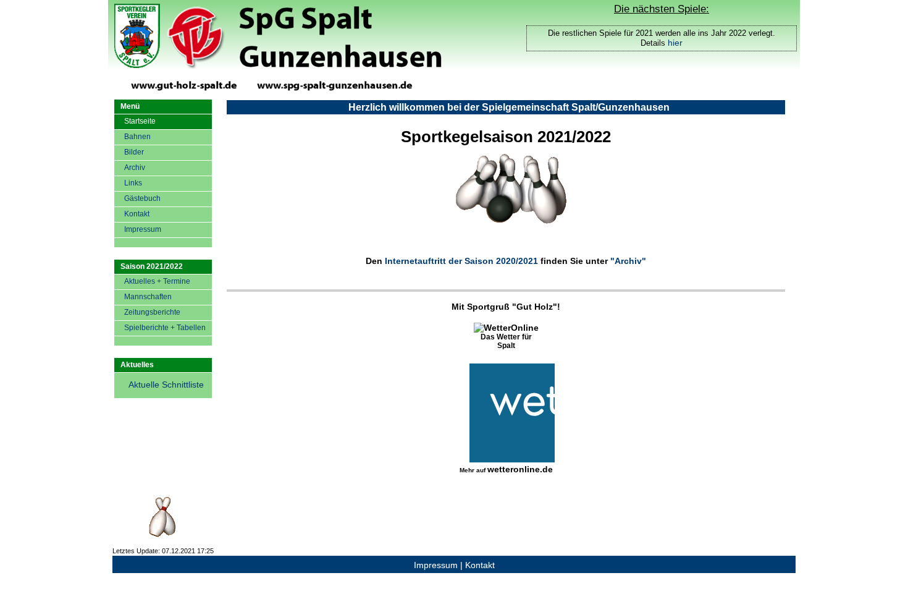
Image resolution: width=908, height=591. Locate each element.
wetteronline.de (520, 469)
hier (675, 43)
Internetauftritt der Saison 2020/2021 (461, 261)
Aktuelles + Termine (157, 281)
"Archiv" (628, 261)
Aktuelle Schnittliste (166, 384)
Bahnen (137, 136)
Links (133, 183)
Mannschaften (148, 296)
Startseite (140, 121)
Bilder (134, 152)
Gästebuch (142, 198)
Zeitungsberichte (152, 312)
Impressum (142, 229)
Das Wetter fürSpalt (506, 341)
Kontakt (136, 214)
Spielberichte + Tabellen (165, 327)
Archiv (134, 167)
